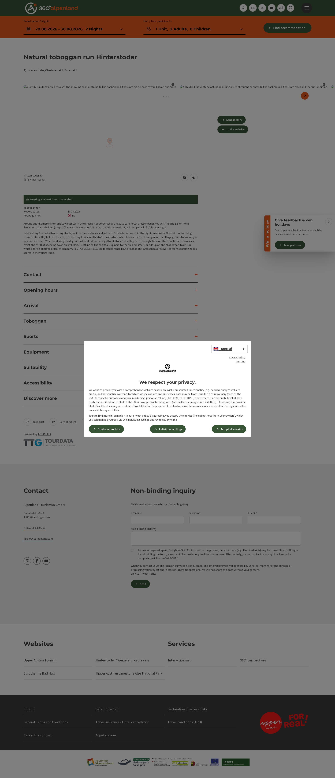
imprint (240, 361)
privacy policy (237, 357)
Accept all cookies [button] (232, 429)
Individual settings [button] (170, 429)
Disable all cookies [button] (109, 429)
